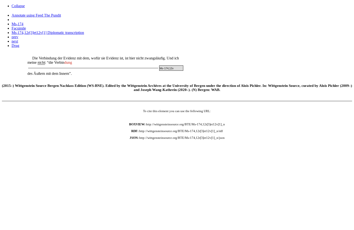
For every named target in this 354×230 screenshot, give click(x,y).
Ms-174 (17, 24)
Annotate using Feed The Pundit (36, 15)
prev (15, 37)
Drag (15, 46)
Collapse (18, 6)
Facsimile (19, 28)
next (15, 41)
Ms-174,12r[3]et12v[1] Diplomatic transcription (48, 33)
